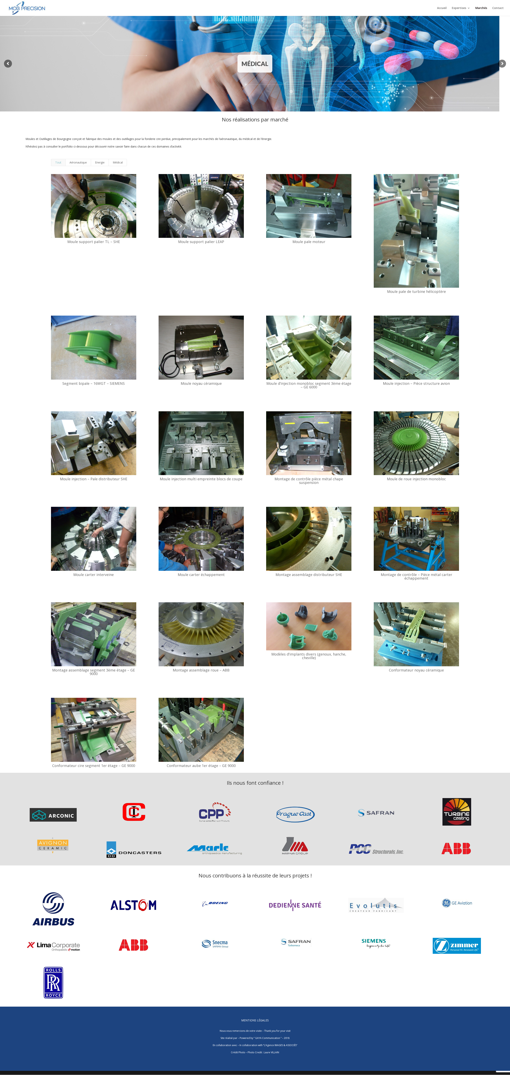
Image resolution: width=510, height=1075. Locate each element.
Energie (100, 162)
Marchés (481, 8)
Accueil (442, 8)
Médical (118, 162)
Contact (498, 8)
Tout (58, 162)
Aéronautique (78, 162)
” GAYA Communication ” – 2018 (271, 1038)
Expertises (459, 8)
